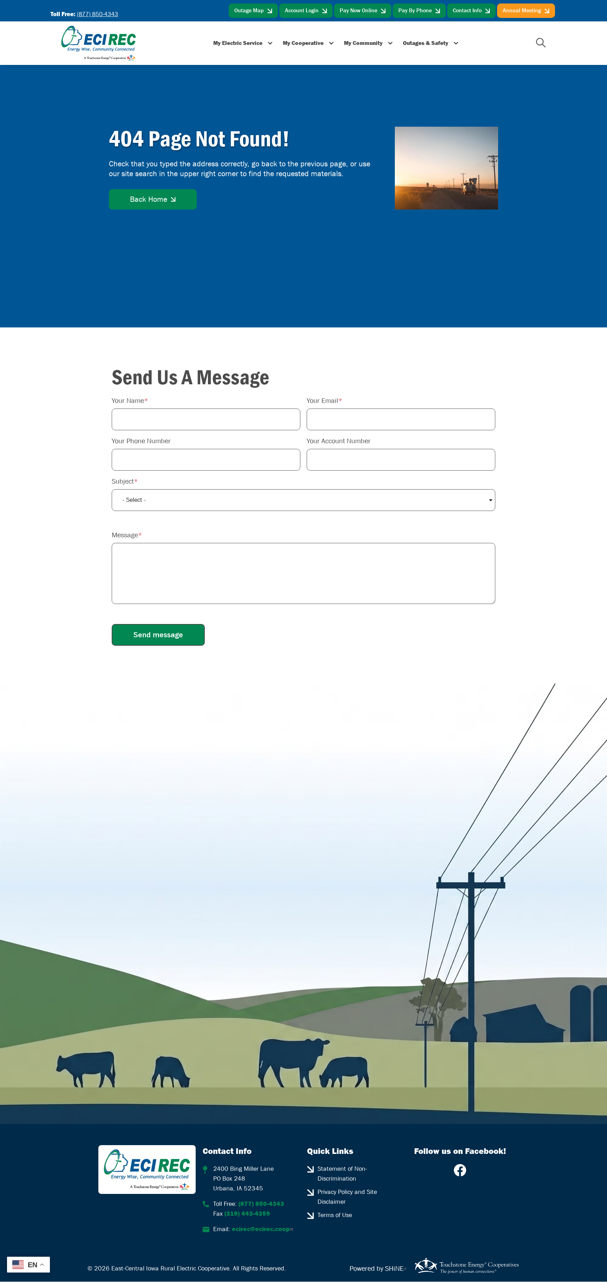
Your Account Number (339, 441)
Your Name (128, 401)
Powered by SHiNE (377, 1268)
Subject (123, 481)
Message (125, 535)
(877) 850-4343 (97, 14)
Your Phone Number (141, 441)
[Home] (98, 43)
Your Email (322, 401)
